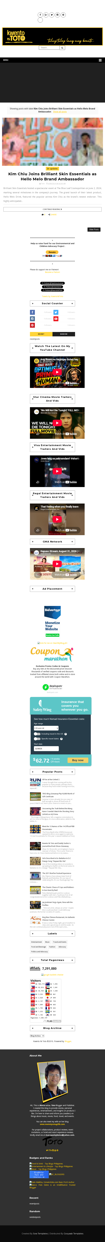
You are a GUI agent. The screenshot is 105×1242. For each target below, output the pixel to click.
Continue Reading (52, 209)
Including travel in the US (52, 734)
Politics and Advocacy (39, 952)
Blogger (68, 1041)
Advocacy (62, 947)
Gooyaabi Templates (73, 1233)
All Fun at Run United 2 (50, 779)
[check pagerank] (52, 975)
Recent (41, 334)
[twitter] (47, 1150)
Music (47, 942)
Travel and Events (59, 942)
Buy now (78, 760)
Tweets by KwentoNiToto (52, 296)
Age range (38, 723)
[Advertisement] (52, 83)
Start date (38, 744)
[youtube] (55, 1150)
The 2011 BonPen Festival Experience (56, 873)
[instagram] (53, 1150)
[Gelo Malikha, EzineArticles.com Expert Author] (52, 1182)
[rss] (51, 1150)
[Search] (62, 48)
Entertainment (36, 942)
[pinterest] (57, 1150)
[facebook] (49, 1150)
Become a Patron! (52, 272)
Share (54, 214)
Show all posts (60, 112)
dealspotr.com (52, 692)
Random (63, 334)
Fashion (52, 947)
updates (53, 169)
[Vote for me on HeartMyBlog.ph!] (52, 643)
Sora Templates (40, 1233)
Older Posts (94, 229)
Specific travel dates (50, 739)
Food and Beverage (38, 947)
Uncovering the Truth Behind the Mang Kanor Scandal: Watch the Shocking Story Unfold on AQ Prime (58, 811)
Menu (5, 60)
